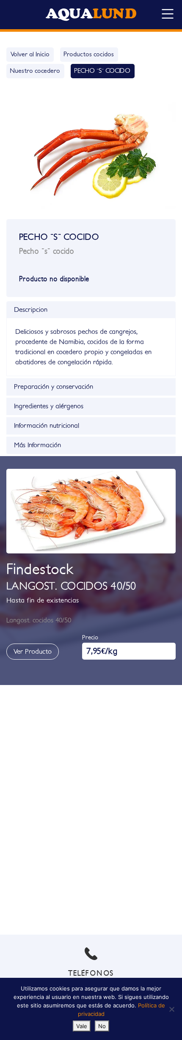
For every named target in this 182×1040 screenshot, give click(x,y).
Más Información (37, 445)
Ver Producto (33, 651)
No (102, 1026)
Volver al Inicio (30, 54)
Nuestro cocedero (35, 71)
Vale (81, 1026)
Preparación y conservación (53, 386)
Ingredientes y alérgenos (48, 406)
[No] (171, 1009)
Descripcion (30, 309)
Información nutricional (46, 425)
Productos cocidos (88, 54)
